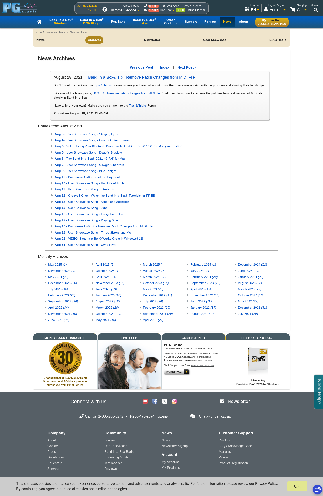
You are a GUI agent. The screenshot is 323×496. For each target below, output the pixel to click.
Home (38, 32)
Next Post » (186, 67)
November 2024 (61, 270)
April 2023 (201, 289)
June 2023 (106, 289)
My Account (170, 462)
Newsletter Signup (175, 446)
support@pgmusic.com (202, 366)
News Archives (78, 32)
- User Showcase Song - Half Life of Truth (89, 183)
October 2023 (156, 283)
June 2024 (248, 270)
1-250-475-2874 (191, 5)
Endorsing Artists (116, 457)
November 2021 (62, 313)
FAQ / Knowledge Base (235, 446)
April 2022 (58, 307)
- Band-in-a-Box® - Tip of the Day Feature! (90, 177)
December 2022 (157, 295)
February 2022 (156, 307)
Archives (94, 40)
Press (51, 451)
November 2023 (110, 283)
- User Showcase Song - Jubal (81, 208)
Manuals (225, 451)
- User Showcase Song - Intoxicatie (85, 189)
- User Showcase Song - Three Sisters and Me (93, 232)
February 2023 (61, 295)
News (40, 40)
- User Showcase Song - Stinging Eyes (86, 134)
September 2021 (158, 313)
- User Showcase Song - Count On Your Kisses (92, 140)
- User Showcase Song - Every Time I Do (89, 214)
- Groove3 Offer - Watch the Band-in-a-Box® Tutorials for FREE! (105, 195)
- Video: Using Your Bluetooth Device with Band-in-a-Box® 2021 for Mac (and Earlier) (119, 146)
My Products (171, 467)
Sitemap (53, 469)
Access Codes (205, 360)
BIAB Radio (278, 40)
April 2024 (106, 277)
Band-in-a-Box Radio (119, 451)
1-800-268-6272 (169, 5)
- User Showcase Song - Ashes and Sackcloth (92, 201)
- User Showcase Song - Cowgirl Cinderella (89, 165)
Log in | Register (277, 5)
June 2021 (58, 320)
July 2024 (200, 270)
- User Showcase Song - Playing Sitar (86, 220)
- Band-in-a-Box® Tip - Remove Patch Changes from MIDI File (104, 226)
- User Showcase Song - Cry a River (85, 244)
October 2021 (108, 313)
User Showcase (214, 40)
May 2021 (106, 320)
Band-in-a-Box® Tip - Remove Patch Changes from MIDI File (141, 77)
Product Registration (233, 463)
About (51, 440)
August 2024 (154, 270)
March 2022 (107, 307)
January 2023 (108, 295)
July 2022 (153, 301)
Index (164, 67)
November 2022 (205, 295)
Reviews (110, 469)
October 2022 (251, 295)
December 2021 (252, 307)
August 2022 (108, 301)
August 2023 (250, 283)
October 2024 (108, 270)
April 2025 (105, 264)
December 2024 (252, 264)
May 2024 (58, 277)
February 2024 (204, 277)
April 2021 (153, 320)
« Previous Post (140, 67)
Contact (53, 446)
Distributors (55, 457)
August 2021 (203, 313)
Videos (224, 457)
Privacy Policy (266, 483)
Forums (110, 440)
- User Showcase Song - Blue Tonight (85, 171)
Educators (54, 463)
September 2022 (63, 301)
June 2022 (201, 301)
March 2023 (249, 289)
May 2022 (248, 301)
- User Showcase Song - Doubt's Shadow (88, 152)
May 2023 (153, 289)
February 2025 (203, 264)
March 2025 (154, 264)
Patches (224, 440)
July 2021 (248, 313)
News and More (55, 32)
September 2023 (205, 283)
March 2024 (154, 277)
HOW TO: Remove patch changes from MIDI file (126, 93)
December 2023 (62, 283)
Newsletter (152, 40)
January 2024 (251, 277)
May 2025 (57, 264)
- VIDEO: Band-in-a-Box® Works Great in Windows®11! (99, 238)
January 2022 (203, 307)
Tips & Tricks (103, 85)
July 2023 (58, 289)
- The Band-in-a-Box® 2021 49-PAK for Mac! (90, 158)
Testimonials (113, 463)
